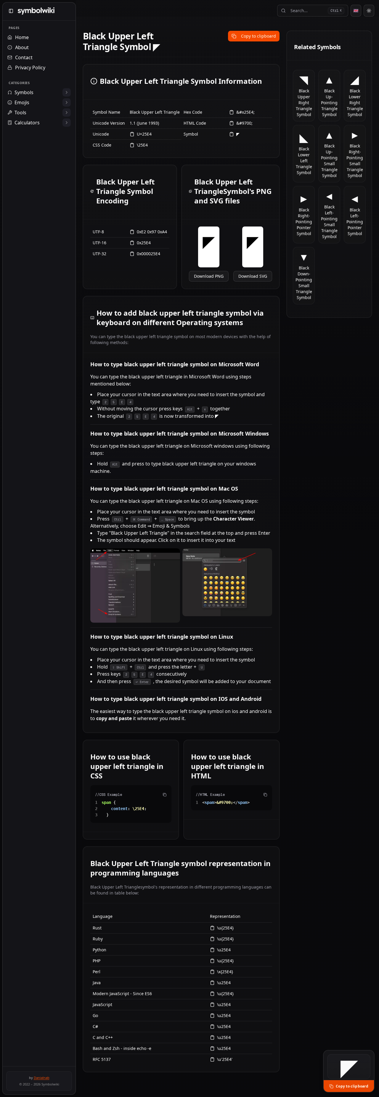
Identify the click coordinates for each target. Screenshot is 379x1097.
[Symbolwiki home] (35, 11)
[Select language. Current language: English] (356, 11)
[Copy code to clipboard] (165, 795)
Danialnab (41, 1077)
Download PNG (209, 276)
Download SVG (252, 276)
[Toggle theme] (369, 11)
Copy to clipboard (258, 36)
